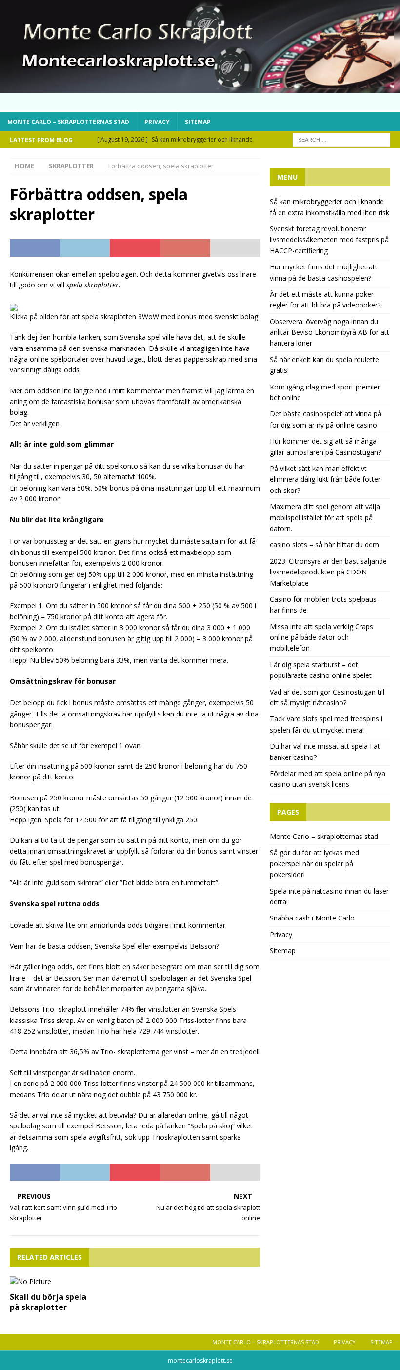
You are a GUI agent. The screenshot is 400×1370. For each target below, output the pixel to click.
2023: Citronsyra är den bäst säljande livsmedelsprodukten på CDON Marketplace (328, 572)
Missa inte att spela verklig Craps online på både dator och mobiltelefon (321, 637)
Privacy (157, 122)
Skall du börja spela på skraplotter (48, 1301)
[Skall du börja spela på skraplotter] (49, 1281)
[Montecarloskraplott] (200, 86)
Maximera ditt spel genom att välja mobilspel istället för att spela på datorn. (325, 517)
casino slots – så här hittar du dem (324, 544)
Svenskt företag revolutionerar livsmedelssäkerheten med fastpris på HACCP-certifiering (329, 239)
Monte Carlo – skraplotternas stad (68, 122)
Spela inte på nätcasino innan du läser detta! (329, 896)
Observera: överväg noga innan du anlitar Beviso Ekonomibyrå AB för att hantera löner (329, 332)
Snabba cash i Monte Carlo (312, 917)
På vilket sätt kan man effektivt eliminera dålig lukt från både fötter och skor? (325, 479)
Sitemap (198, 122)
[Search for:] (341, 138)
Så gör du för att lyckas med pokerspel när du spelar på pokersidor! (314, 863)
